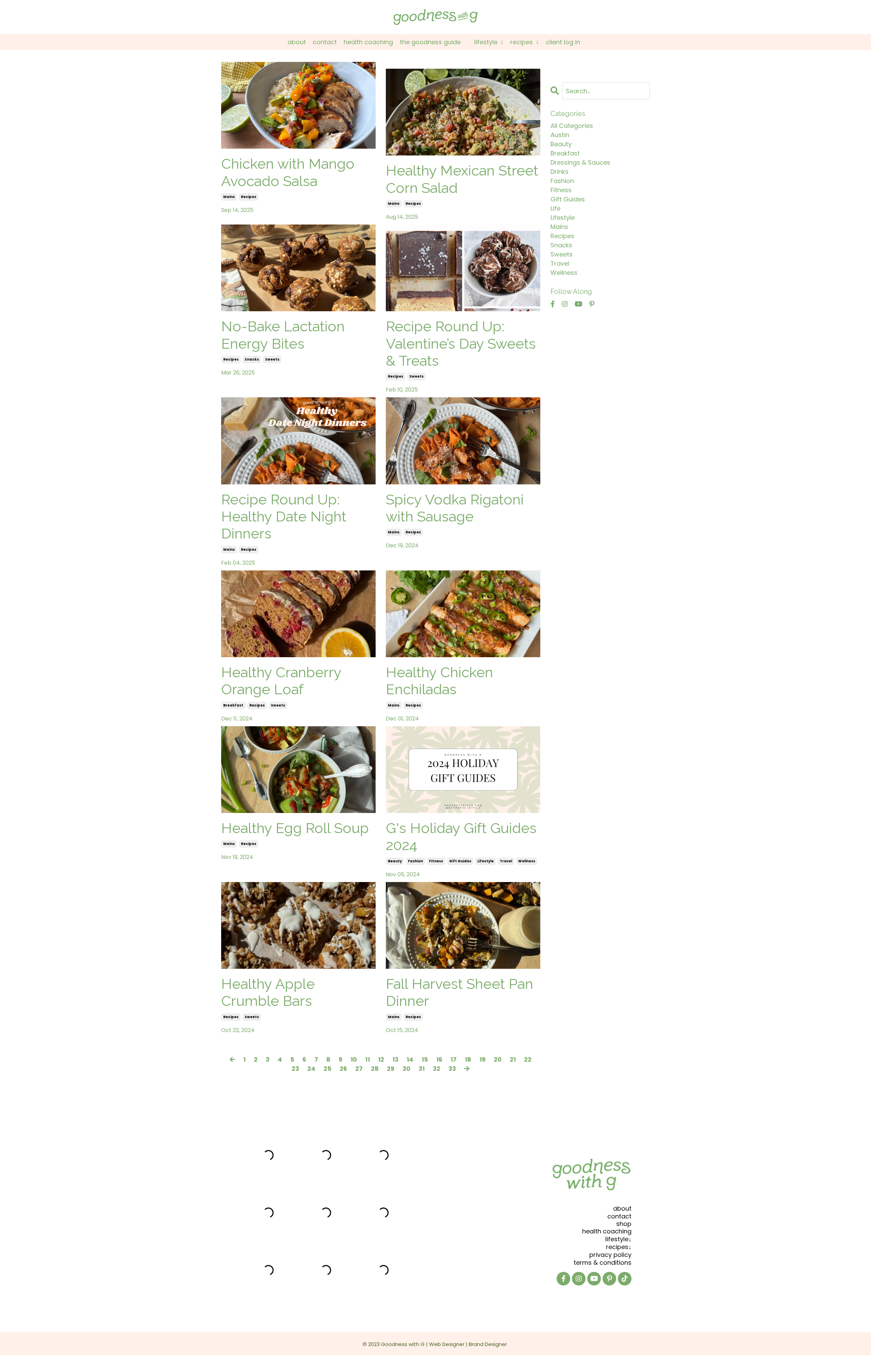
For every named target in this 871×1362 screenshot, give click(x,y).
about (622, 1208)
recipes (248, 196)
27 (359, 1068)
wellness (526, 861)
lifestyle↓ (618, 1239)
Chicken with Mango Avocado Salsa (288, 172)
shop (623, 1223)
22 (527, 1059)
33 (452, 1068)
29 (390, 1068)
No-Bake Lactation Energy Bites (283, 335)
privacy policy (610, 1254)
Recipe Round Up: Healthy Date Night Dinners (283, 516)
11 (367, 1059)
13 (395, 1059)
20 (498, 1059)
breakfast (233, 705)
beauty (395, 861)
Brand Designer (488, 1343)
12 (381, 1059)
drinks (559, 171)
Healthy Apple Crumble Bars (268, 992)
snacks (252, 359)
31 (421, 1068)
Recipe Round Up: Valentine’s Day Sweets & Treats (461, 343)
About (296, 42)
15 (425, 1059)
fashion (415, 861)
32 (436, 1068)
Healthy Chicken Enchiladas (439, 681)
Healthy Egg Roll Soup (295, 828)
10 (353, 1059)
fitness (436, 861)
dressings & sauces (580, 162)
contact (619, 1216)
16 (439, 1059)
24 (311, 1068)
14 (410, 1059)
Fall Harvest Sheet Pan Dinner (459, 992)
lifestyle (485, 861)
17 (453, 1059)
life (555, 208)
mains (229, 196)
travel (506, 861)
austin (559, 135)
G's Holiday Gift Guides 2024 (461, 836)
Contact (325, 42)
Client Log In (563, 42)
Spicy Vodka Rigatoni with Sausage (455, 508)
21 (513, 1059)
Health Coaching (368, 42)
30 (406, 1068)
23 (295, 1068)
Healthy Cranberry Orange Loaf (281, 681)
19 (482, 1059)
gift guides (460, 861)
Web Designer (446, 1343)
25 (327, 1068)
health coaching (606, 1231)
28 (375, 1068)
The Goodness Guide (430, 42)
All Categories (571, 125)
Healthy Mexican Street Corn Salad (462, 179)
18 (468, 1059)
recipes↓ (618, 1247)
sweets (272, 359)
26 (343, 1068)
